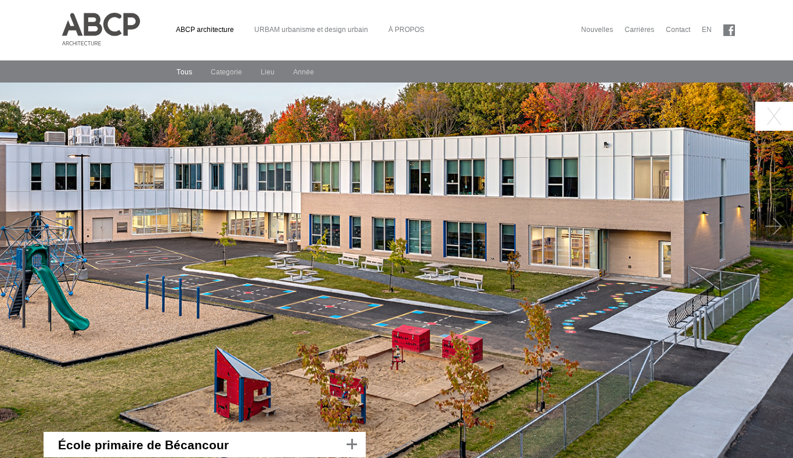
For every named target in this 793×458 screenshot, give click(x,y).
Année (303, 72)
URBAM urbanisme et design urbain (311, 30)
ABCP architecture (205, 30)
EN (707, 30)
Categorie (226, 72)
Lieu (268, 72)
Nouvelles (597, 30)
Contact (678, 30)
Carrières (639, 30)
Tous (184, 72)
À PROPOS (406, 30)
